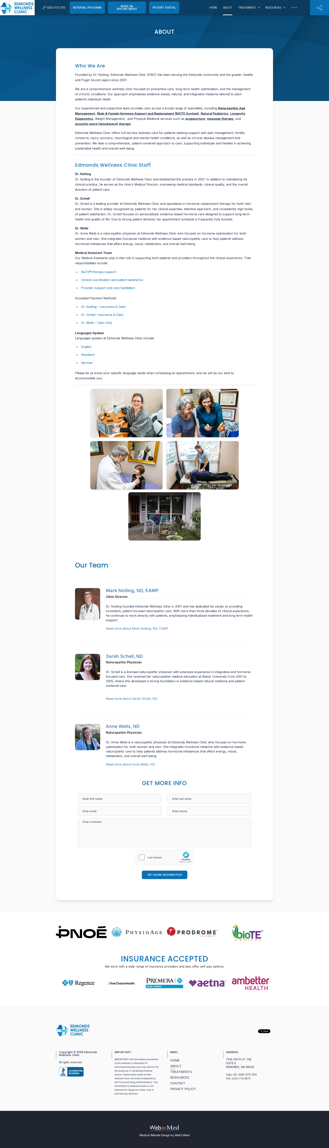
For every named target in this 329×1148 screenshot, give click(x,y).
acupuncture (195, 119)
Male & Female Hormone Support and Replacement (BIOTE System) (148, 113)
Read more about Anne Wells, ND (130, 764)
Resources (273, 7)
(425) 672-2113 (247, 1074)
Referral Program (87, 7)
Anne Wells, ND (123, 726)
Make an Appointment (127, 7)
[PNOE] (81, 932)
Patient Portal (164, 7)
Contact (177, 1083)
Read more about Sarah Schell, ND (131, 698)
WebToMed (182, 1135)
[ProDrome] (192, 932)
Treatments (247, 7)
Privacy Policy (183, 1089)
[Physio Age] (136, 932)
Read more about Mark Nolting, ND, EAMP (137, 628)
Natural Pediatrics (214, 113)
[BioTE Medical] (248, 932)
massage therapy (220, 119)
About (227, 7)
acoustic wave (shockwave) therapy (103, 124)
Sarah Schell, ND (124, 656)
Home (213, 7)
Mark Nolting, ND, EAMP (132, 590)
